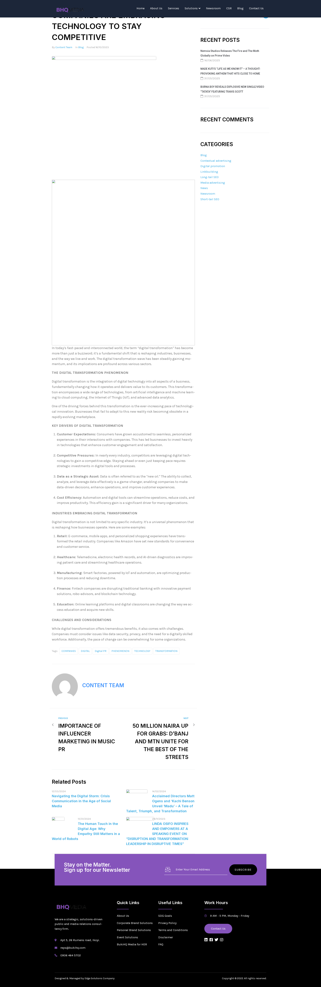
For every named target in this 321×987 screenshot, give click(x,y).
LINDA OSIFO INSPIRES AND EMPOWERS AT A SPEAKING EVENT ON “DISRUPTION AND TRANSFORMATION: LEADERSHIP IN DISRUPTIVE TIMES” (157, 834)
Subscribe (243, 869)
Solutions (191, 8)
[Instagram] (221, 939)
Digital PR (100, 651)
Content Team (63, 47)
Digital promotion (212, 166)
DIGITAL (85, 651)
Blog (240, 8)
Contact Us (256, 8)
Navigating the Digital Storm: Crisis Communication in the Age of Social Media (81, 801)
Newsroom (213, 8)
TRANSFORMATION (166, 651)
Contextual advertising (215, 160)
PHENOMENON (120, 651)
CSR (229, 8)
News (204, 188)
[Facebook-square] (211, 939)
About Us (156, 8)
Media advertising (212, 182)
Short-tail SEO (209, 199)
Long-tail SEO (209, 177)
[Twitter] (216, 939)
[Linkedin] (206, 939)
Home (141, 8)
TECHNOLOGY (142, 651)
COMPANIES (68, 651)
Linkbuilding (209, 171)
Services (173, 8)
